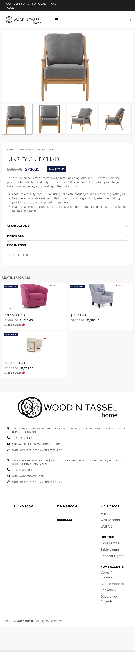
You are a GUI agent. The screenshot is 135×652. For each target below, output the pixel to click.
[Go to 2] (49, 119)
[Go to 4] (114, 119)
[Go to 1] (17, 119)
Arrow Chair (14, 315)
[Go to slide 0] (5, 308)
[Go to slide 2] (9, 308)
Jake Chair (79, 315)
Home (10, 149)
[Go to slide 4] (13, 356)
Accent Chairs (46, 149)
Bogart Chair (15, 363)
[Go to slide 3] (11, 308)
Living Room (25, 149)
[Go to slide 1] (7, 308)
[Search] (129, 20)
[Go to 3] (82, 119)
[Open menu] (57, 19)
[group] (34, 296)
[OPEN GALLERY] (67, 66)
